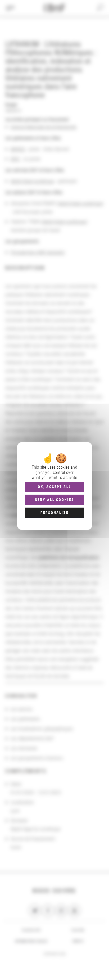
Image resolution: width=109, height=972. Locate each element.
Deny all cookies (54, 499)
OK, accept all (54, 486)
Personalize (54, 512)
